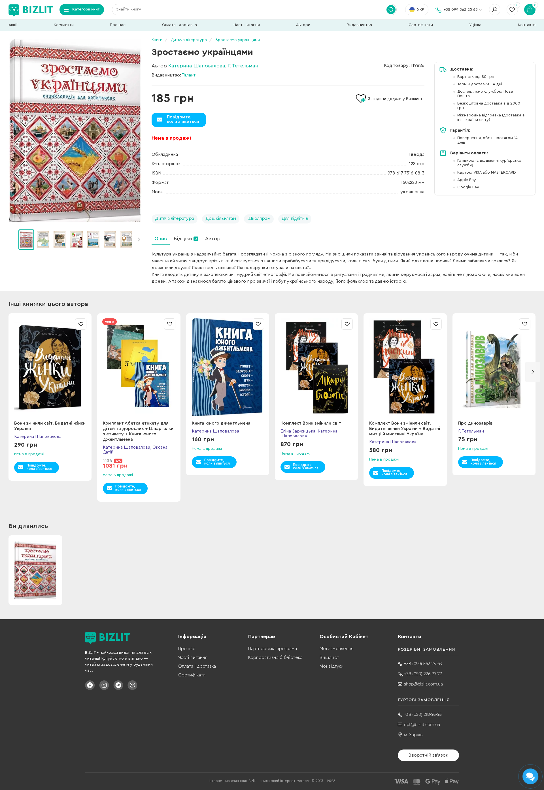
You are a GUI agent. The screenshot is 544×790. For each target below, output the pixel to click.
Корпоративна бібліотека (275, 657)
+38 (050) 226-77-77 (423, 673)
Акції (12, 25)
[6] (126, 239)
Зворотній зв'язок (428, 755)
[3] (76, 239)
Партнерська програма (272, 648)
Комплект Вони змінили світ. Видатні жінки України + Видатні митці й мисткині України (404, 428)
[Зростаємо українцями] (75, 130)
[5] (110, 239)
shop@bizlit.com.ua (423, 684)
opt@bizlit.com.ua (422, 724)
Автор (212, 238)
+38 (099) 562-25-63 (423, 663)
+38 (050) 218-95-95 (423, 714)
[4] (93, 239)
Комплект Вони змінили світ (310, 423)
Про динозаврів (475, 423)
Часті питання (246, 25)
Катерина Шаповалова (196, 65)
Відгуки (185, 238)
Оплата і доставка (179, 25)
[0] (26, 239)
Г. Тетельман (243, 65)
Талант (189, 75)
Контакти (527, 25)
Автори (303, 25)
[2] (60, 239)
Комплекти (64, 25)
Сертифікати (421, 25)
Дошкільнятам (220, 218)
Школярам (258, 218)
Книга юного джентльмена (221, 423)
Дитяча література (174, 218)
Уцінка (475, 25)
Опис (160, 238)
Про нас (118, 25)
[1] (43, 239)
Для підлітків (295, 218)
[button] (138, 239)
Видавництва (359, 25)
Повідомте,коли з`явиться (183, 119)
